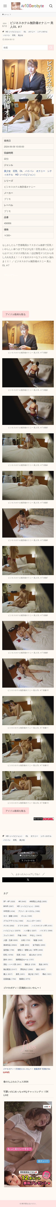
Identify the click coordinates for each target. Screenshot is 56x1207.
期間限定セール (25, 959)
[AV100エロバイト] (28, 6)
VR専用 (9, 911)
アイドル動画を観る (16, 314)
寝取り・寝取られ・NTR (30, 950)
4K (22, 901)
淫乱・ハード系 (12, 964)
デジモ (8, 925)
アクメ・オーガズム (29, 911)
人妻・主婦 (10, 940)
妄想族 (8, 950)
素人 (7, 974)
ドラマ (23, 925)
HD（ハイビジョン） (13, 31)
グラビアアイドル (13, 920)
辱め (46, 974)
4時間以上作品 (38, 901)
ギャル (26, 916)
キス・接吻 (10, 916)
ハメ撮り (30, 930)
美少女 (20, 35)
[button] (28, 879)
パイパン (6, 35)
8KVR (8, 906)
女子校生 (39, 945)
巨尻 (21, 954)
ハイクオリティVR (42, 925)
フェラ (8, 935)
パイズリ (46, 930)
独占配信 (10, 969)
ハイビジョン (11, 930)
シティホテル (42, 31)
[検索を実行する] (51, 47)
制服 (38, 940)
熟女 (43, 964)
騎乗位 (24, 978)
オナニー (31, 31)
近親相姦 (9, 978)
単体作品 (10, 945)
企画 (25, 940)
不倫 (22, 935)
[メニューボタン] (5, 6)
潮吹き (30, 964)
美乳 (20, 974)
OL (25, 31)
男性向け (26, 969)
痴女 (40, 969)
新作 (7, 959)
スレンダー (34, 920)
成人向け (35, 954)
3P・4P (9, 901)
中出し (36, 935)
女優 (24, 945)
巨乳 (14, 35)
